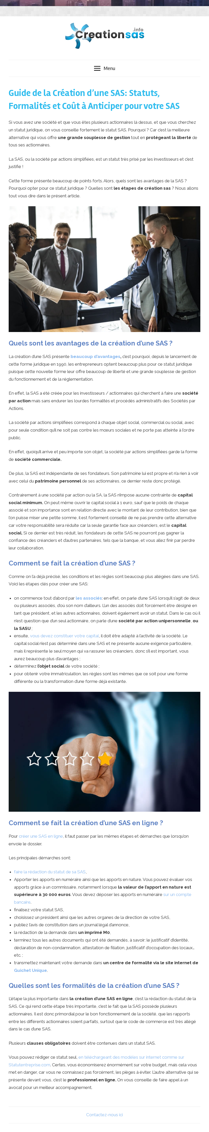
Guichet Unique (30, 970)
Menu (109, 68)
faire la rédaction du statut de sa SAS (50, 871)
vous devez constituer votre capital (64, 635)
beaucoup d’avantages (95, 356)
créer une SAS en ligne (41, 836)
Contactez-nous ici (104, 1114)
